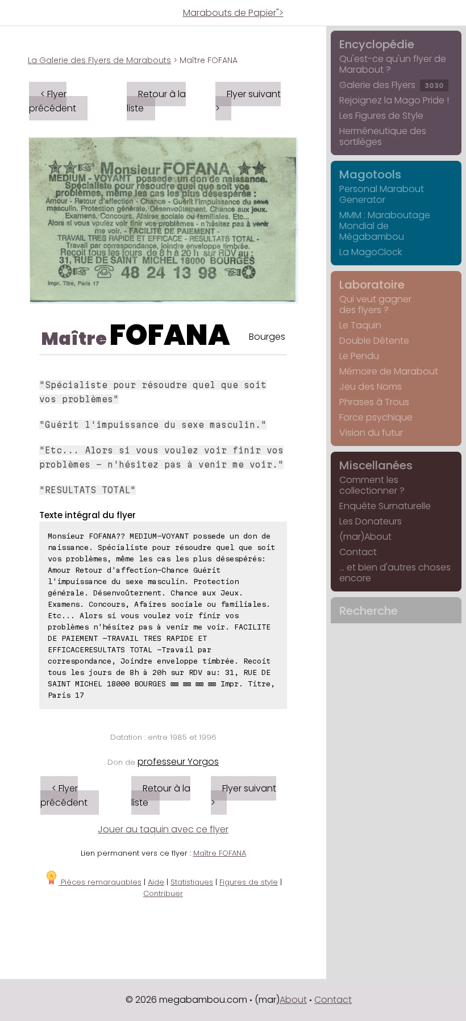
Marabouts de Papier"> (233, 12)
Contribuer (163, 893)
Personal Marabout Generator (381, 194)
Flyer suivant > (248, 101)
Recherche (368, 611)
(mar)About (365, 536)
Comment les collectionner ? (372, 485)
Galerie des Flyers (391, 84)
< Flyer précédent (52, 101)
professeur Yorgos (178, 761)
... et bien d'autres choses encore (395, 573)
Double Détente (374, 340)
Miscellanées (376, 465)
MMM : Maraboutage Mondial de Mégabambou (384, 226)
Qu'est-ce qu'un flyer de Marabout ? (392, 64)
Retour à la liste (156, 101)
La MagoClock (370, 252)
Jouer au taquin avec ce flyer (163, 829)
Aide (156, 882)
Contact (358, 552)
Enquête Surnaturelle (385, 505)
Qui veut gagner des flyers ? (375, 304)
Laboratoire (372, 285)
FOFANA (170, 335)
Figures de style (248, 882)
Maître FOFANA (219, 853)
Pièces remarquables (100, 882)
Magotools (370, 174)
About (293, 999)
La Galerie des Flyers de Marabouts (99, 60)
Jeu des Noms (370, 386)
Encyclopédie (376, 44)
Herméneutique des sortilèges (382, 136)
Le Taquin (360, 325)
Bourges (267, 336)
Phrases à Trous (374, 402)
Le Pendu (359, 355)
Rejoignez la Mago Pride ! (394, 100)
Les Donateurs (370, 521)
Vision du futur (371, 432)
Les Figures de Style (381, 115)
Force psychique (376, 417)
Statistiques (191, 882)
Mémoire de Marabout (388, 371)
